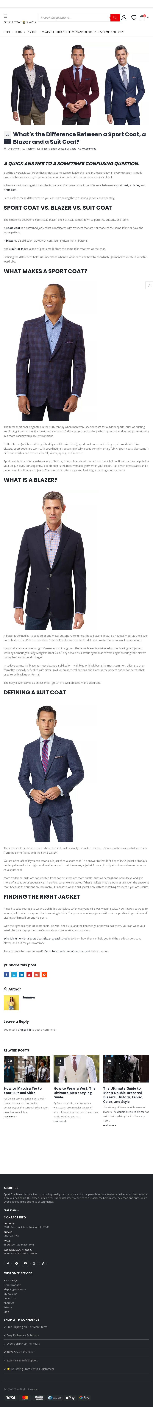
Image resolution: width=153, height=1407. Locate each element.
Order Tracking (12, 1285)
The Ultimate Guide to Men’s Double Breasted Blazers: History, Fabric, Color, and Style (123, 1095)
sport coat (122, 185)
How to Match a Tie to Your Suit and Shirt (23, 1090)
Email (36, 974)
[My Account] (124, 17)
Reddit (44, 974)
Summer (16, 148)
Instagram (34, 1263)
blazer (135, 185)
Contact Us (10, 1298)
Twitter (14, 974)
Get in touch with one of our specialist (67, 951)
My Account (10, 1294)
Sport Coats (57, 148)
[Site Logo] (21, 22)
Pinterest (29, 974)
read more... (11, 1210)
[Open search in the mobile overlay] (79, 17)
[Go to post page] (27, 1069)
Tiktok (43, 1263)
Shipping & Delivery (15, 1289)
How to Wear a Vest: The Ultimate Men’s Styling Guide (75, 1092)
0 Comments (89, 148)
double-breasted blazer (130, 1112)
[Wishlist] (134, 17)
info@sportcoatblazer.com (19, 1244)
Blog (6, 1311)
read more (9, 1116)
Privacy (8, 1307)
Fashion (30, 148)
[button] (6, 16)
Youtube (25, 1263)
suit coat (11, 190)
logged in (25, 1029)
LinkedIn (21, 974)
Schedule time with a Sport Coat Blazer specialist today (37, 938)
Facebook (6, 974)
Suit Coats (70, 148)
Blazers (45, 148)
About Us (9, 1302)
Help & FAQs (11, 1280)
